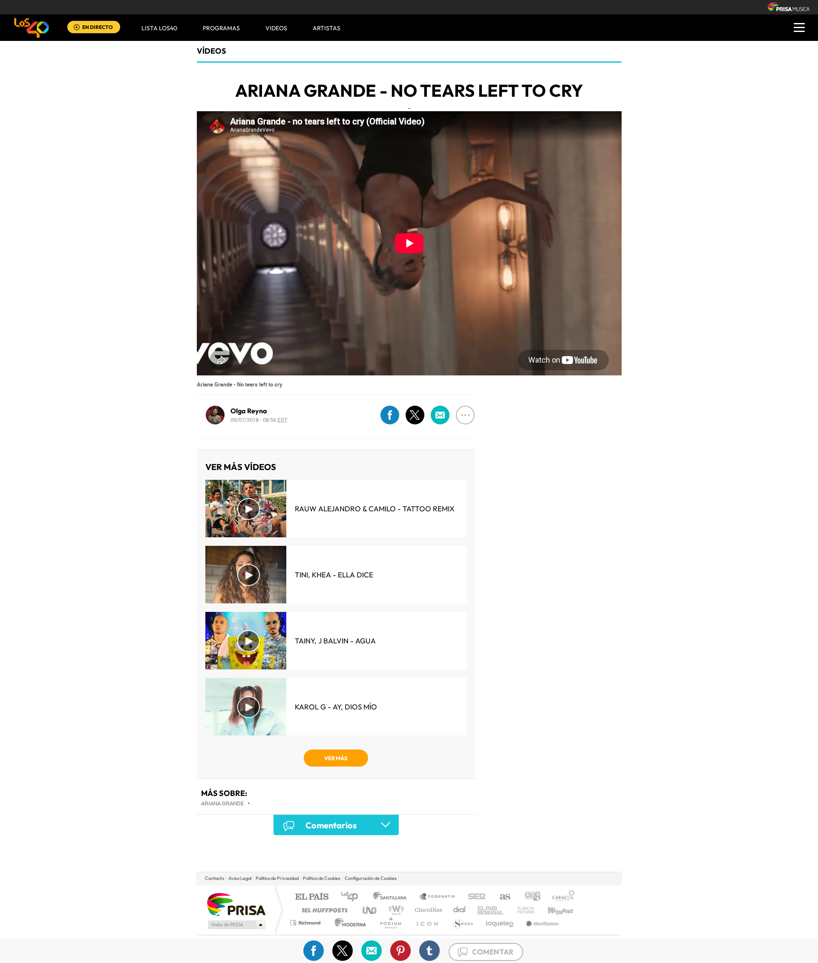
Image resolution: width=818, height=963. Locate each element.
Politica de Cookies (321, 878)
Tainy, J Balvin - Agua (335, 640)
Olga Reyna (248, 411)
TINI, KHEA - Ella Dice (334, 574)
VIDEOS (276, 28)
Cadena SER (474, 897)
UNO (370, 910)
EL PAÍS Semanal (491, 910)
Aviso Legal (239, 878)
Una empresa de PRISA (236, 904)
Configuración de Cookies (371, 878)
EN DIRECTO (97, 27)
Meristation (541, 922)
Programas (221, 28)
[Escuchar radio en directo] (77, 28)
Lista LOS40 (159, 28)
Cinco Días (427, 910)
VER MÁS (336, 758)
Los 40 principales (353, 897)
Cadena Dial (459, 910)
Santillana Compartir (437, 897)
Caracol (561, 897)
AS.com (501, 897)
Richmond (306, 922)
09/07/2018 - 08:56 (259, 420)
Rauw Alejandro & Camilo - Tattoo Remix (375, 508)
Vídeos (211, 51)
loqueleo (500, 922)
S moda (462, 922)
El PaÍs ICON (427, 922)
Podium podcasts (390, 922)
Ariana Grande (222, 803)
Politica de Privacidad (277, 878)
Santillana (392, 897)
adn (529, 897)
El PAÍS (311, 897)
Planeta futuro (522, 910)
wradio (395, 910)
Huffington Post (323, 910)
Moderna (348, 922)
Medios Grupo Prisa (235, 925)
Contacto (214, 878)
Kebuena (553, 910)
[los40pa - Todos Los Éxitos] (31, 27)
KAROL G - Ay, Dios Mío (336, 706)
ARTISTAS (326, 28)
